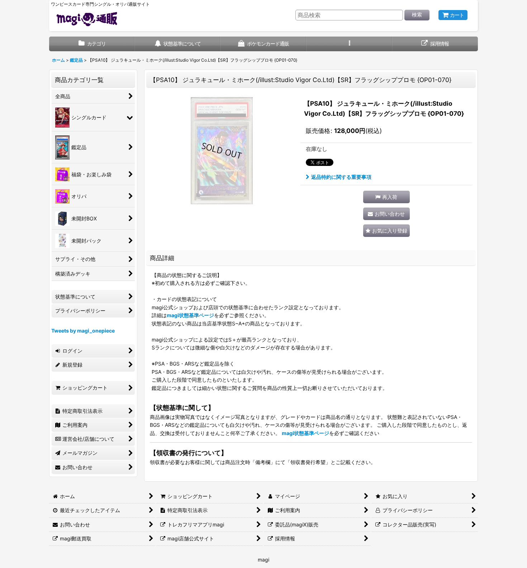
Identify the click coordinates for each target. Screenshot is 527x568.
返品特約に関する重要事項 (341, 177)
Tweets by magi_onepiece (83, 331)
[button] (349, 44)
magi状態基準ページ (190, 315)
